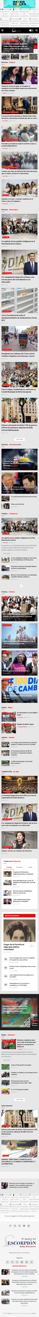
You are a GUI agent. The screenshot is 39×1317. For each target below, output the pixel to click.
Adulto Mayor (6, 724)
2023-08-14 (5, 853)
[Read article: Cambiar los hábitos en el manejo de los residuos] (6, 1074)
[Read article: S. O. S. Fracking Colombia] (6, 1091)
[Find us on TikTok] (28, 1226)
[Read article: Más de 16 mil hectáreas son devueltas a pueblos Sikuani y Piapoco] (6, 577)
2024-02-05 (15, 1077)
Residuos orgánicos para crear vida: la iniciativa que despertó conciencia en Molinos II (15, 1008)
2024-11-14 (15, 1067)
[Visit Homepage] (16, 30)
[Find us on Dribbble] (31, 1262)
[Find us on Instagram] (19, 1225)
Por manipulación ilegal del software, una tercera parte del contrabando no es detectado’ (18, 279)
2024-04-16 (15, 579)
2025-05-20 (5, 323)
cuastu (5, 93)
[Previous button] (36, 51)
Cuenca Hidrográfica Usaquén (13, 1025)
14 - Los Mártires (7, 713)
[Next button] (36, 47)
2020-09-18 (15, 1092)
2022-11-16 (7, 700)
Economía (6, 421)
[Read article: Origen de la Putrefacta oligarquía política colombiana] (20, 930)
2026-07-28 (12, 120)
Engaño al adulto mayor (25, 724)
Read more (7, 553)
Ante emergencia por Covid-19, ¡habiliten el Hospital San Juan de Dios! (24, 882)
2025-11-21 (15, 765)
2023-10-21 (15, 499)
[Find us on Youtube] (24, 1225)
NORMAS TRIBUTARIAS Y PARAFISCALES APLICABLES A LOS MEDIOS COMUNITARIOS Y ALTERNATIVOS (18, 1162)
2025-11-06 (7, 468)
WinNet (10, 1313)
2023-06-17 (7, 646)
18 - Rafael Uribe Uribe (10, 112)
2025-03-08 (7, 491)
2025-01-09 (5, 432)
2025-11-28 (15, 757)
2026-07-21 (12, 176)
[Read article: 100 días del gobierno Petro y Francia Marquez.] (20, 690)
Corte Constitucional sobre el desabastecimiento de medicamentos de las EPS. (19, 317)
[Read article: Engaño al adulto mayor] (9, 728)
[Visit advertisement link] (19, 4)
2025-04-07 (5, 358)
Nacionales (7, 311)
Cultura (6, 40)
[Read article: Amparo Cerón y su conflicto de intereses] (20, 840)
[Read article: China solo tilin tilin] (6, 506)
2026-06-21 (5, 246)
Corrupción (7, 273)
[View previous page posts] (17, 585)
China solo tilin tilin (17, 504)
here (32, 1216)
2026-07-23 (12, 148)
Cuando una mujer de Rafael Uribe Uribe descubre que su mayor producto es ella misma (24, 1301)
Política (6, 652)
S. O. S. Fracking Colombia (19, 1089)
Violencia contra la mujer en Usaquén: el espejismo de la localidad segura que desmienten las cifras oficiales (19, 88)
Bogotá (5, 195)
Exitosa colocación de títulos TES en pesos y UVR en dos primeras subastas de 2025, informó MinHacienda (19, 427)
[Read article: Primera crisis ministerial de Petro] (20, 663)
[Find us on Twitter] (14, 1226)
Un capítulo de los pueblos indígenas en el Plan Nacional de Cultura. (17, 46)
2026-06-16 (7, 619)
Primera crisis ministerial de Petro (16, 671)
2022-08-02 (15, 506)
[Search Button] (37, 30)
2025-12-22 (5, 284)
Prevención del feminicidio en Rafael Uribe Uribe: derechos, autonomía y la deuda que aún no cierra (24, 1282)
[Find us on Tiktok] (27, 1262)
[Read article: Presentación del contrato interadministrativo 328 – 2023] (6, 1083)
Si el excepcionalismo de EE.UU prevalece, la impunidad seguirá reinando (21, 753)
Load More (19, 439)
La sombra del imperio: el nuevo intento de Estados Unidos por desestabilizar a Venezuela (18, 463)
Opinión (5, 598)
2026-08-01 (12, 93)
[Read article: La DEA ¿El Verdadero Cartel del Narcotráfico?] (6, 763)
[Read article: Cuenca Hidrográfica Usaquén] (6, 1067)
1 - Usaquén (7, 82)
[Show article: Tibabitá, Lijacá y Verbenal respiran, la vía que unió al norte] (33, 57)
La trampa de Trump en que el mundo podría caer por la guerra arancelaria (18, 488)
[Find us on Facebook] (10, 1225)
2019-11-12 (32, 726)
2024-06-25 (5, 1166)
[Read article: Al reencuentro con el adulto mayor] (9, 717)
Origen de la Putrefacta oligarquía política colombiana (14, 947)
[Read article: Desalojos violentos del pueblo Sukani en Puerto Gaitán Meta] (6, 568)
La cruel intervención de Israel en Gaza (24, 496)
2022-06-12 (28, 717)
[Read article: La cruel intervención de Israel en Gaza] (6, 498)
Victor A (7, 50)
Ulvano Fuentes (22, 726)
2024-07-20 (15, 570)
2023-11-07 (15, 1085)
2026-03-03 (27, 1049)
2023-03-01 (7, 673)
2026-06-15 (5, 800)
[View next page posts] (21, 585)
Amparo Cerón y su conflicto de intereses (17, 851)
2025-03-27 (5, 394)
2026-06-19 (12, 203)
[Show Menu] (2, 30)
